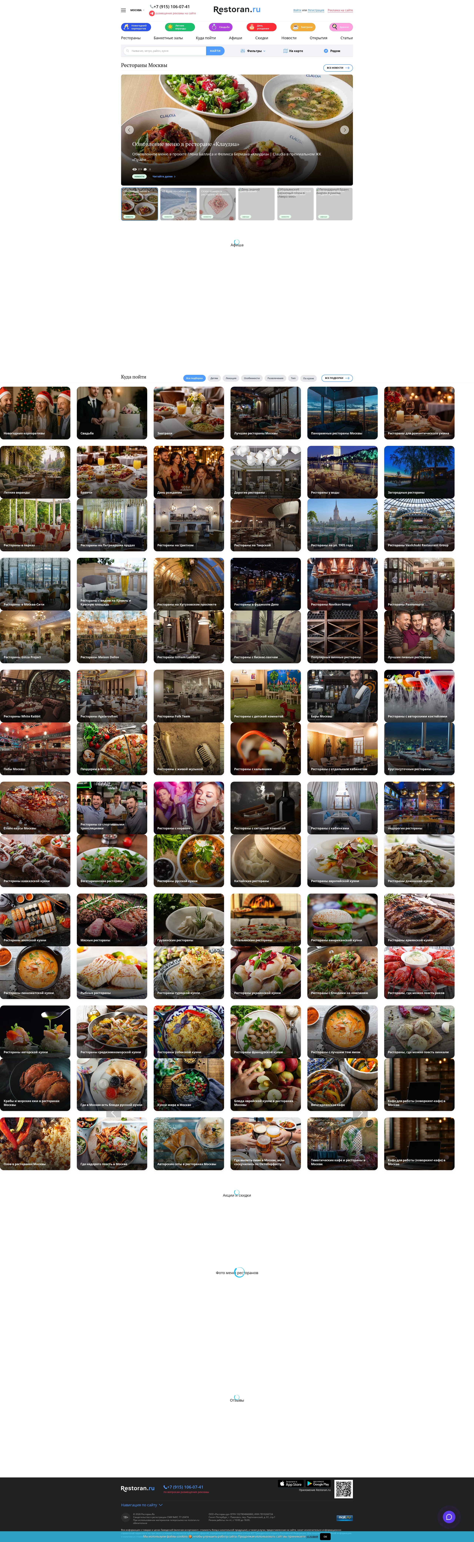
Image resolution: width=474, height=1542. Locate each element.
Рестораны (131, 37)
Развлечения (275, 378)
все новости (335, 67)
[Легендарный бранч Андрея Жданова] (334, 204)
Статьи (347, 37)
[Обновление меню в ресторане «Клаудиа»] (237, 130)
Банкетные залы (168, 37)
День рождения (259, 27)
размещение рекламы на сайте (176, 13)
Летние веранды (176, 27)
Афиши (235, 37)
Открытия (318, 37)
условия (312, 1536)
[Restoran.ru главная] (237, 10)
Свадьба (220, 27)
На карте (296, 51)
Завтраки (303, 27)
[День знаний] (256, 204)
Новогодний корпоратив (135, 27)
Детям (214, 378)
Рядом (335, 51)
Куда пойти (206, 37)
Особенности (252, 378)
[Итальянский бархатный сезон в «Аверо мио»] (295, 204)
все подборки (334, 378)
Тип (293, 378)
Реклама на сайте (340, 10)
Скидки (261, 37)
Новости (289, 37)
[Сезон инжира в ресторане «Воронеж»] (217, 204)
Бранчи (340, 27)
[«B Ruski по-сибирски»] (178, 204)
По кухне (308, 378)
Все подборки (194, 378)
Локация (231, 378)
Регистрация (316, 10)
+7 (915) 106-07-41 (185, 1486)
